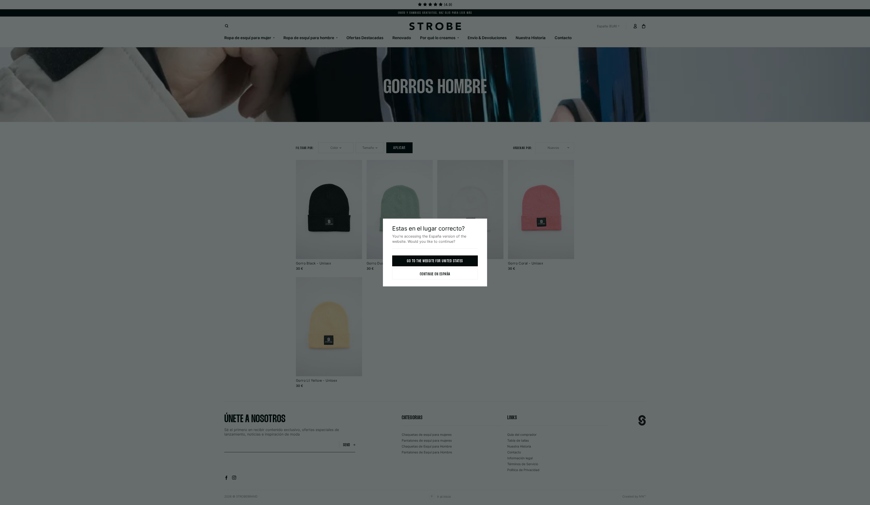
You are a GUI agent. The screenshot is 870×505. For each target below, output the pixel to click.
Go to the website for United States (435, 261)
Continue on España (435, 274)
